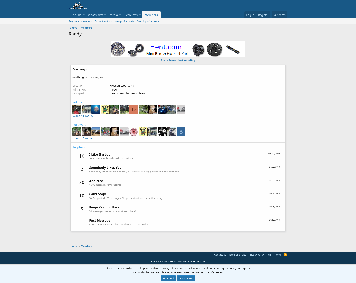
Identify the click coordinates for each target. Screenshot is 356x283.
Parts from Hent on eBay (178, 60)
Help (269, 254)
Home (277, 254)
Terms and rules (237, 254)
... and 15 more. (82, 138)
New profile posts (124, 21)
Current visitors (103, 21)
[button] (83, 14)
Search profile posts (148, 21)
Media (114, 15)
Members (151, 15)
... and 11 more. (82, 116)
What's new (95, 15)
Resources (131, 15)
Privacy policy (256, 254)
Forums (76, 15)
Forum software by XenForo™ (178, 261)
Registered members (80, 21)
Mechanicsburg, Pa (122, 85)
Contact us (220, 254)
